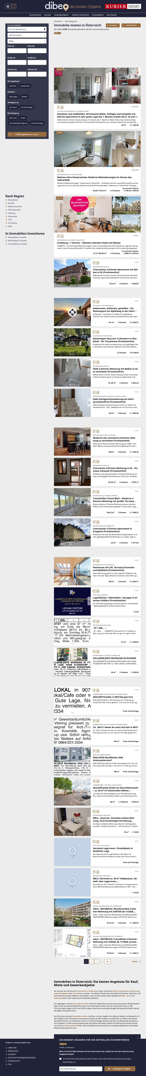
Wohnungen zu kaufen (17, 241)
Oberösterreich (14, 210)
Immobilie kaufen (80, 1003)
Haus (127, 991)
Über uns (12, 1048)
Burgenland (13, 200)
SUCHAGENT (113, 25)
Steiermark (12, 216)
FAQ (9, 1064)
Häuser (47, 15)
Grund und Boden (80, 15)
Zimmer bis (32, 69)
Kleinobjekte (98, 15)
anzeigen (27, 134)
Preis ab (10, 46)
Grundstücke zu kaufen (17, 244)
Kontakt (12, 1054)
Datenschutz (14, 1061)
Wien (10, 226)
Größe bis (32, 58)
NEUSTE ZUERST (131, 25)
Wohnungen (35, 15)
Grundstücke (78, 993)
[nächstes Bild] (89, 273)
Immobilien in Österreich (87, 991)
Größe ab (11, 58)
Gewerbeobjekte (61, 15)
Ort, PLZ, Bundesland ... (14, 25)
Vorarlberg (12, 223)
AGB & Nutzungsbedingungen (21, 1058)
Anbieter (11, 92)
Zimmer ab (12, 69)
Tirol (10, 220)
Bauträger (112, 15)
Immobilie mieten (80, 1016)
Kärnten (11, 203)
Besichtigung (13, 113)
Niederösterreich (15, 206)
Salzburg (11, 213)
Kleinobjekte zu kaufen (17, 237)
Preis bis (31, 46)
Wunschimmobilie (69, 1025)
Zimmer (136, 991)
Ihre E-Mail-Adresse (65, 1065)
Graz (129, 996)
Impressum (13, 1051)
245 (107, 961)
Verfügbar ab (13, 102)
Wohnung (117, 991)
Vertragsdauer (13, 81)
